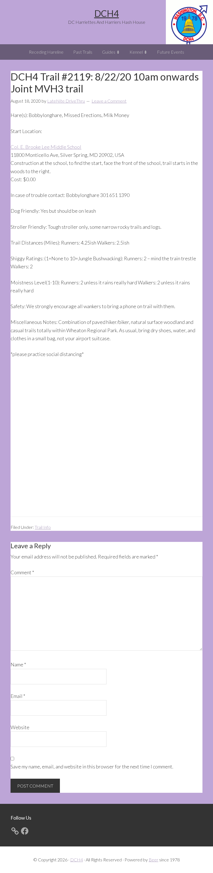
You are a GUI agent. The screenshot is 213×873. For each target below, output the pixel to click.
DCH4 (106, 13)
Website (20, 727)
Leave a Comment (109, 100)
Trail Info (43, 527)
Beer (153, 859)
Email (18, 696)
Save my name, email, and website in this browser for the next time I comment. (92, 766)
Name (18, 664)
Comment (22, 572)
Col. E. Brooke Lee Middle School (46, 147)
